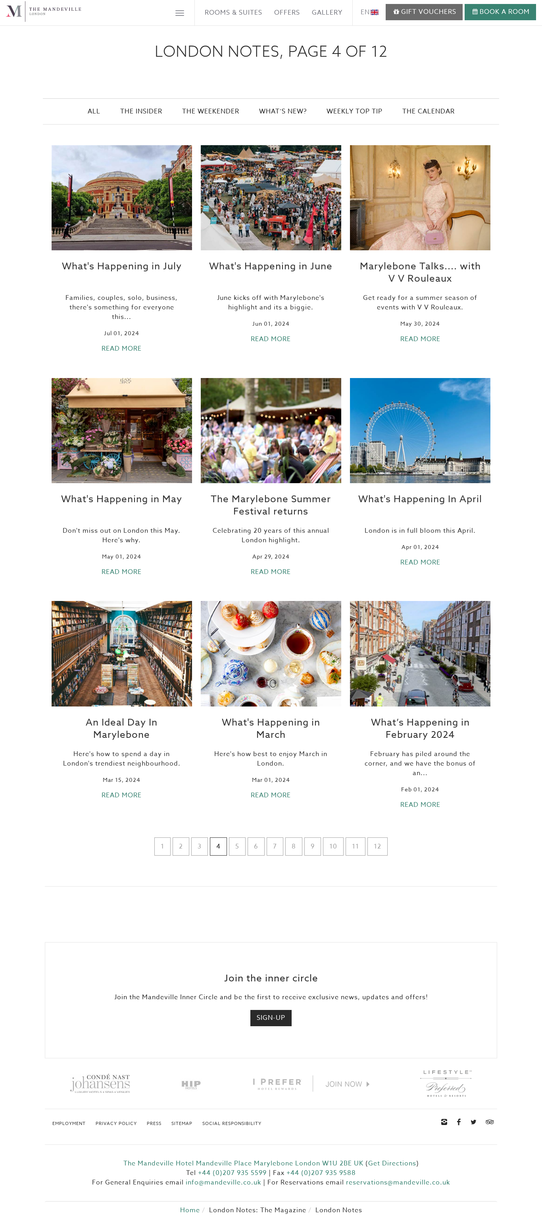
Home (190, 1210)
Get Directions (392, 1163)
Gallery (327, 12)
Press (154, 1124)
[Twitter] (473, 1122)
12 (377, 846)
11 (355, 846)
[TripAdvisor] (488, 1122)
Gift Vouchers (428, 12)
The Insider (141, 111)
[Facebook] (459, 1122)
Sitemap (181, 1124)
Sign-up (271, 1018)
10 (333, 846)
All (94, 111)
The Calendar (428, 111)
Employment (69, 1124)
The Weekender (210, 111)
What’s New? (283, 111)
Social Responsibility (231, 1124)
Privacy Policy (116, 1124)
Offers (287, 12)
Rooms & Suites (233, 12)
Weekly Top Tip (354, 111)
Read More (122, 348)
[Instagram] (444, 1122)
